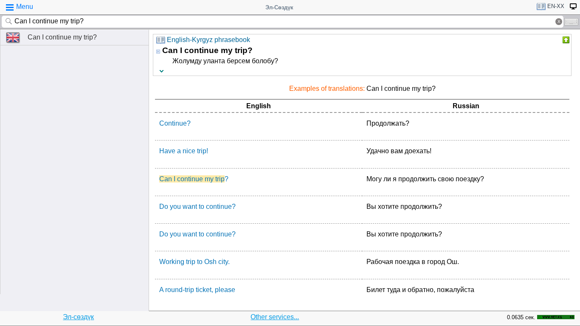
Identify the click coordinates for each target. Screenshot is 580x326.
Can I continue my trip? (62, 37)
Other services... (275, 316)
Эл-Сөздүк (279, 7)
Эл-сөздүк (78, 316)
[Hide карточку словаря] (565, 40)
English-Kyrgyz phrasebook (208, 39)
